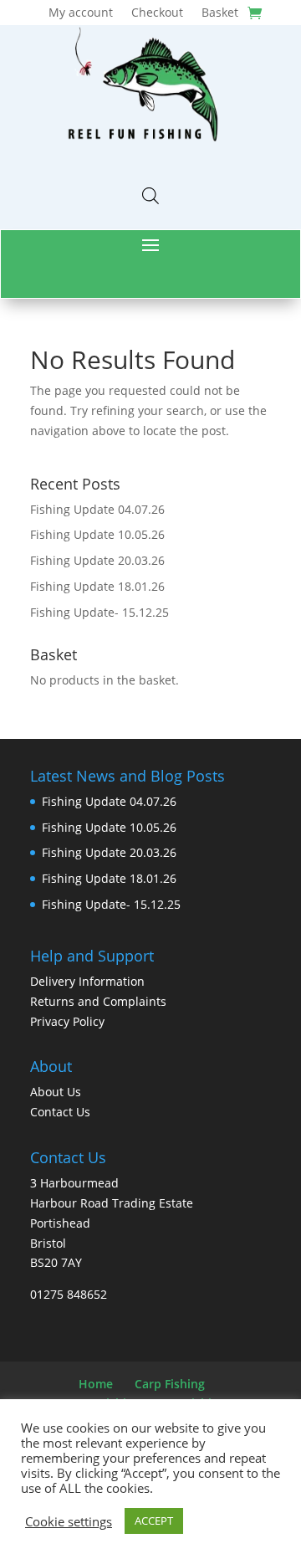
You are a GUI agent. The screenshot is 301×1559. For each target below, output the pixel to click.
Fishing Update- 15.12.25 (99, 612)
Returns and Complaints (98, 1001)
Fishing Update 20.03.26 (97, 560)
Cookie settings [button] (68, 1521)
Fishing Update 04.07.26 (97, 509)
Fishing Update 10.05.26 (97, 534)
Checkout (157, 13)
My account (80, 13)
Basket (220, 13)
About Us (55, 1092)
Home (96, 1384)
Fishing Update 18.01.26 (97, 586)
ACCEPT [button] (154, 1520)
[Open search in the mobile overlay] (150, 195)
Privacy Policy (67, 1021)
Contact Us (60, 1112)
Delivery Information (87, 981)
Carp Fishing (170, 1384)
